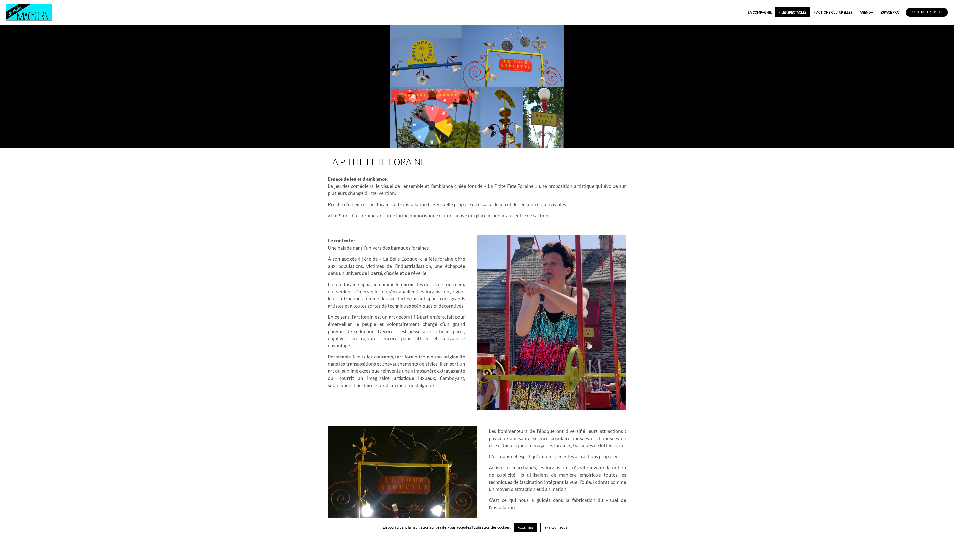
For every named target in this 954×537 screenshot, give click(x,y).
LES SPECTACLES (793, 12)
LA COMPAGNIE (760, 12)
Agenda (866, 12)
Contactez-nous (926, 12)
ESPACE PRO (889, 12)
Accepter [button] (525, 527)
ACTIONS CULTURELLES (834, 12)
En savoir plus (556, 527)
